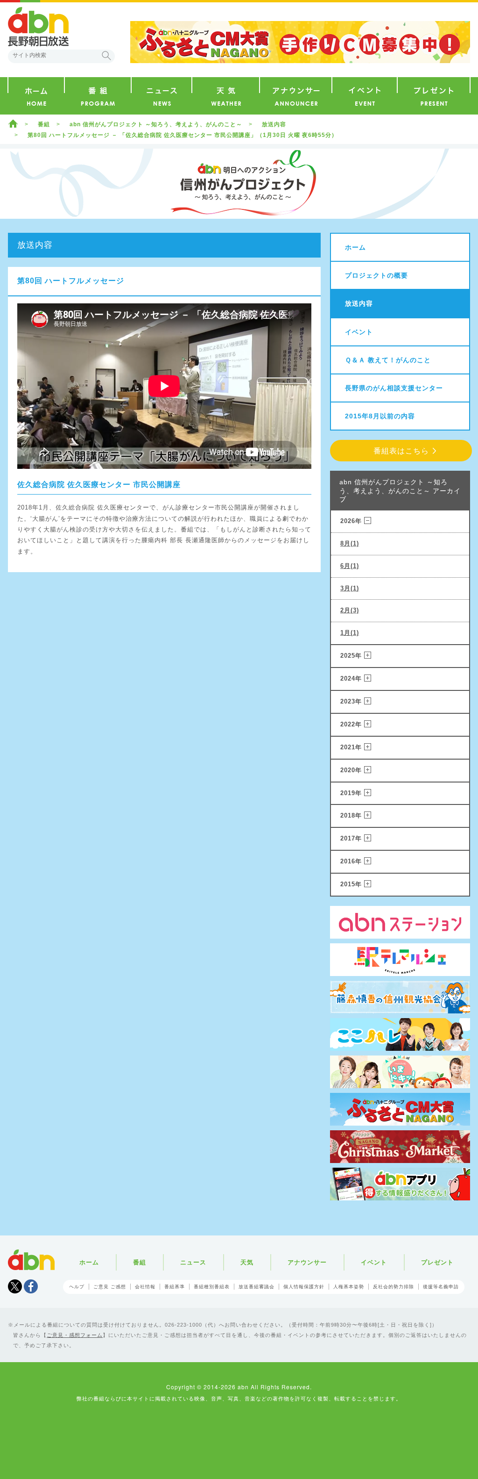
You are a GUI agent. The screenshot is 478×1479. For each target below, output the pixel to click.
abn (31, 1259)
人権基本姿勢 (348, 1286)
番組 (44, 124)
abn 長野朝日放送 (38, 26)
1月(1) (349, 632)
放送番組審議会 (256, 1286)
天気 (246, 1262)
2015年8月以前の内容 (380, 416)
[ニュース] (161, 96)
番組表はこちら (401, 451)
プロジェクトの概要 (376, 275)
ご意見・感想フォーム (75, 1335)
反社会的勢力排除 (393, 1286)
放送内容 (274, 124)
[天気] (226, 96)
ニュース (193, 1262)
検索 (106, 55)
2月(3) (349, 610)
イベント (359, 332)
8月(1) (349, 543)
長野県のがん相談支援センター (394, 388)
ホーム (13, 123)
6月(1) (349, 565)
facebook (31, 1286)
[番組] (97, 96)
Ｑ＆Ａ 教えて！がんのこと (388, 360)
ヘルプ (76, 1286)
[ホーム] (36, 96)
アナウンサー (307, 1262)
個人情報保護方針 (303, 1286)
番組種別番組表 (212, 1286)
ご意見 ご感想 (109, 1286)
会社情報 (145, 1286)
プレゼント (437, 1262)
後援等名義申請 (441, 1286)
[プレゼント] (433, 96)
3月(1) (349, 588)
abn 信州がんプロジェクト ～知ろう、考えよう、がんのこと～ (156, 124)
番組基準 (174, 1286)
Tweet (15, 1286)
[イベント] (364, 96)
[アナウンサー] (296, 96)
